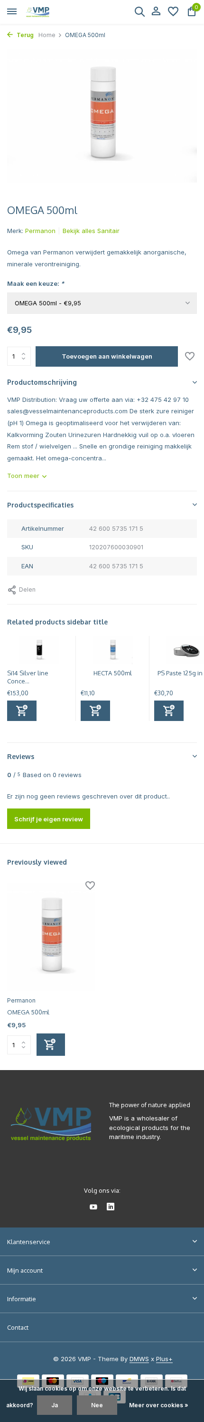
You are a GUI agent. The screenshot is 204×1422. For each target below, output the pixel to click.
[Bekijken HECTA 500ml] (113, 652)
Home (47, 35)
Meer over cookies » (158, 1405)
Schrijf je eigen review (48, 819)
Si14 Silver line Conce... (27, 677)
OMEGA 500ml (28, 1012)
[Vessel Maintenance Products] (50, 12)
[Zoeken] (139, 11)
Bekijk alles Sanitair (91, 230)
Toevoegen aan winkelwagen (107, 356)
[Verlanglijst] (173, 12)
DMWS (139, 1359)
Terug (24, 35)
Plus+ (164, 1359)
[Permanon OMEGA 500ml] (51, 937)
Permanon (40, 230)
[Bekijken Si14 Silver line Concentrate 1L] (39, 652)
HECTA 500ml (112, 673)
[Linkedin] (110, 1207)
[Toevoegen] (22, 711)
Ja (54, 1405)
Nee (97, 1405)
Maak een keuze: (35, 283)
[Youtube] (93, 1207)
